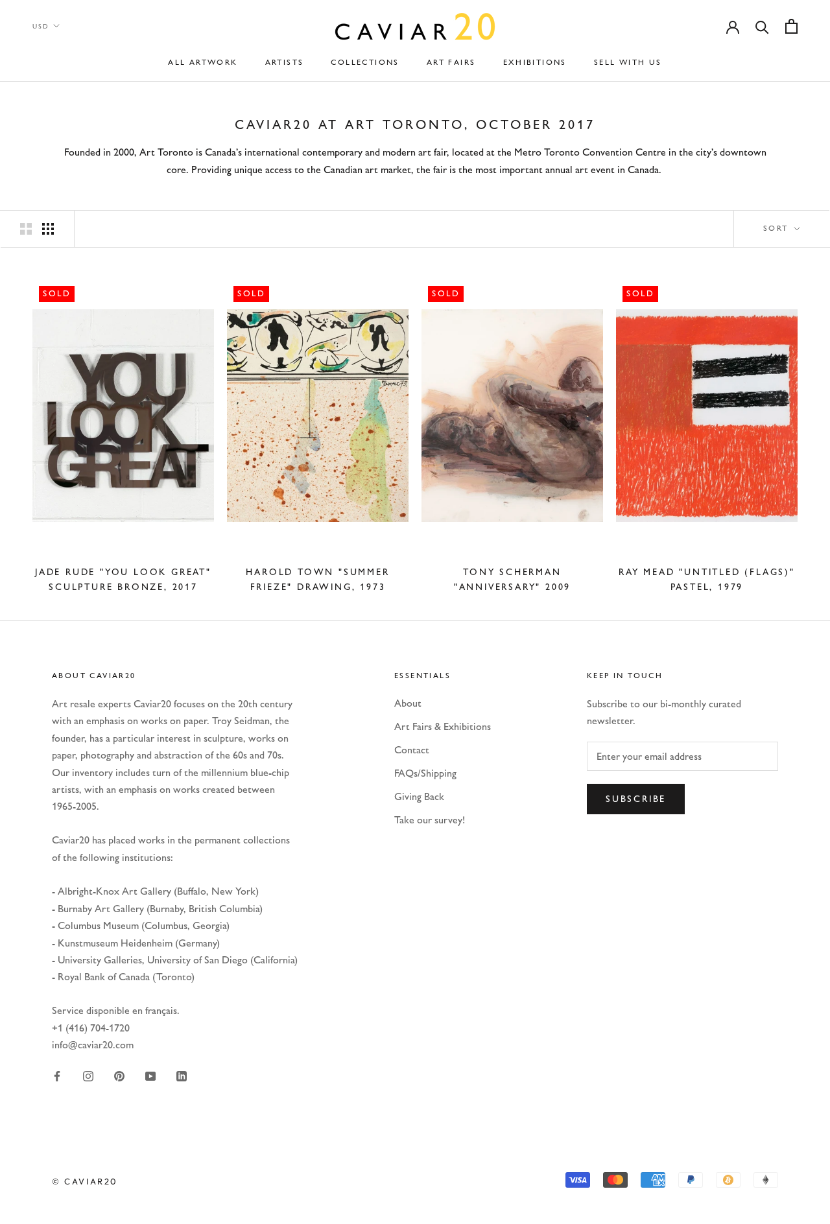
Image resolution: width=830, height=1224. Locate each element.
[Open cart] (791, 26)
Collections (365, 62)
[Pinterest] (119, 1075)
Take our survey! (429, 820)
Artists (284, 62)
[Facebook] (57, 1075)
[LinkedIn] (181, 1075)
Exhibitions (535, 62)
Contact (411, 750)
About (407, 703)
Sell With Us (628, 62)
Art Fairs (451, 62)
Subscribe (636, 799)
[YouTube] (150, 1075)
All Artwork (202, 62)
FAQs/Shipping (425, 773)
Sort (777, 228)
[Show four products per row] (48, 228)
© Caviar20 (85, 1181)
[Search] (762, 26)
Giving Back (419, 796)
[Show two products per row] (26, 228)
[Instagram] (88, 1075)
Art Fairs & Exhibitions (442, 726)
